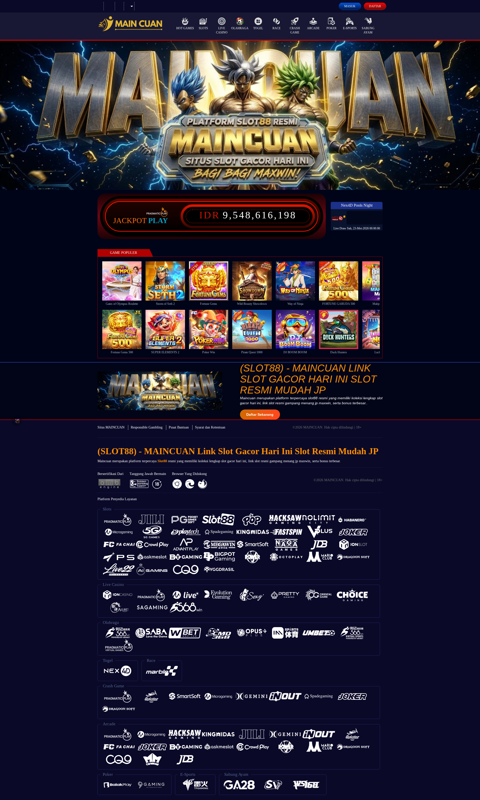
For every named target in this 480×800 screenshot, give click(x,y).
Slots (203, 28)
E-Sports (350, 28)
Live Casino (222, 30)
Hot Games (185, 28)
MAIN (125, 281)
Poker (331, 28)
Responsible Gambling (146, 427)
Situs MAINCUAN (111, 427)
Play (158, 220)
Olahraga (239, 28)
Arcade (313, 28)
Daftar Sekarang (260, 414)
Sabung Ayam (368, 30)
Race (276, 28)
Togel (258, 28)
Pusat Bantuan (179, 427)
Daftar (375, 6)
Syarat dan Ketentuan (210, 427)
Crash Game (295, 30)
